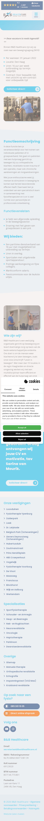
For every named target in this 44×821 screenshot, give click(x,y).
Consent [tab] (7, 389)
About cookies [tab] (22, 389)
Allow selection (22, 434)
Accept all (22, 428)
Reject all (22, 439)
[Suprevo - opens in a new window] (32, 381)
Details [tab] (36, 389)
